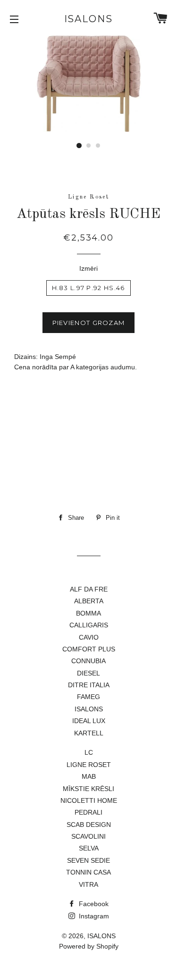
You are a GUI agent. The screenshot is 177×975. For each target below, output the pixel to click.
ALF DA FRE (89, 589)
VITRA (88, 884)
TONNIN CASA (88, 872)
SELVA (89, 848)
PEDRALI (88, 812)
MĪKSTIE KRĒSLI (88, 788)
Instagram (93, 916)
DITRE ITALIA (89, 685)
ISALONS (88, 19)
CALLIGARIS (88, 625)
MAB (89, 776)
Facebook (93, 904)
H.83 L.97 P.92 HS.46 (88, 288)
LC (88, 752)
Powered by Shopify (88, 946)
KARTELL (88, 733)
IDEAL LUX (88, 721)
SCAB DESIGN (89, 824)
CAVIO (89, 637)
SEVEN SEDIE (88, 860)
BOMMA (88, 613)
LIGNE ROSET (89, 764)
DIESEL (88, 673)
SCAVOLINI (88, 836)
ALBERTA (88, 601)
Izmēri (88, 268)
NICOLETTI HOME (88, 800)
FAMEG (88, 696)
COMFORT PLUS (88, 649)
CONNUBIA (88, 661)
